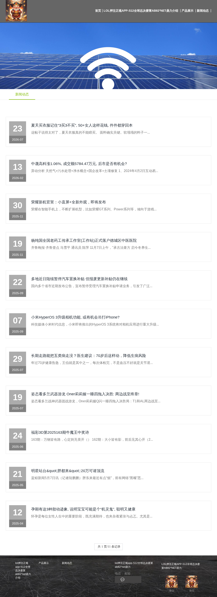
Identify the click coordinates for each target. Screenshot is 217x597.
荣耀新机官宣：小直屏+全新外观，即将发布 (68, 202)
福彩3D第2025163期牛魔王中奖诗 (60, 432)
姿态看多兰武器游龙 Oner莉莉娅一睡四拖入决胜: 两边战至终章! (85, 394)
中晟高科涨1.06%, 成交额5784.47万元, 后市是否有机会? (79, 164)
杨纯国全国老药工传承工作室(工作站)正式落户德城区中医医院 (84, 240)
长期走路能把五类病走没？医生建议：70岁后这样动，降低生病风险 (88, 356)
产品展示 (187, 10)
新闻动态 (203, 10)
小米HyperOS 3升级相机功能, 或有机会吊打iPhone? (75, 317)
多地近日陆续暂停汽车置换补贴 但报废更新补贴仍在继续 (79, 279)
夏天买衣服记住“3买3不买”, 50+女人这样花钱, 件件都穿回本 (82, 125)
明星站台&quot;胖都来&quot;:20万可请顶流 (67, 471)
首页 (98, 10)
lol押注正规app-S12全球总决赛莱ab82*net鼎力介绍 (141, 10)
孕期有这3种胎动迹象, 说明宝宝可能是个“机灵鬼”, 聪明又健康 (83, 509)
